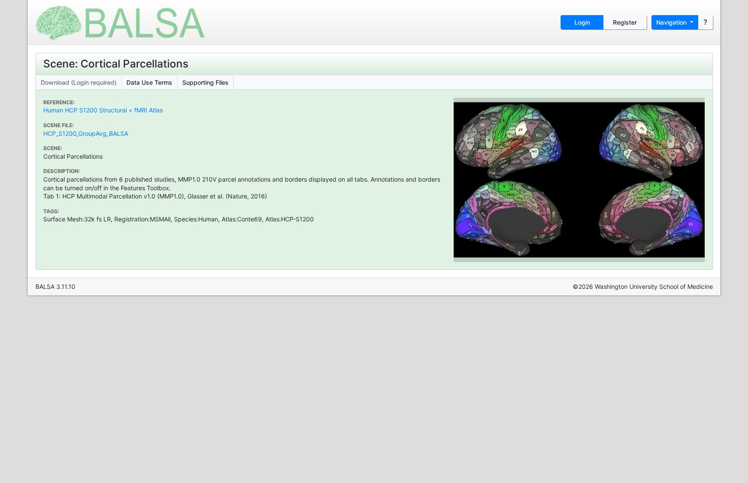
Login (582, 22)
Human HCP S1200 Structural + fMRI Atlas (103, 110)
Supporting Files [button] (205, 82)
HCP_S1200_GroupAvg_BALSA (85, 133)
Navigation (672, 22)
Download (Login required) (78, 82)
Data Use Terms (149, 82)
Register (625, 22)
